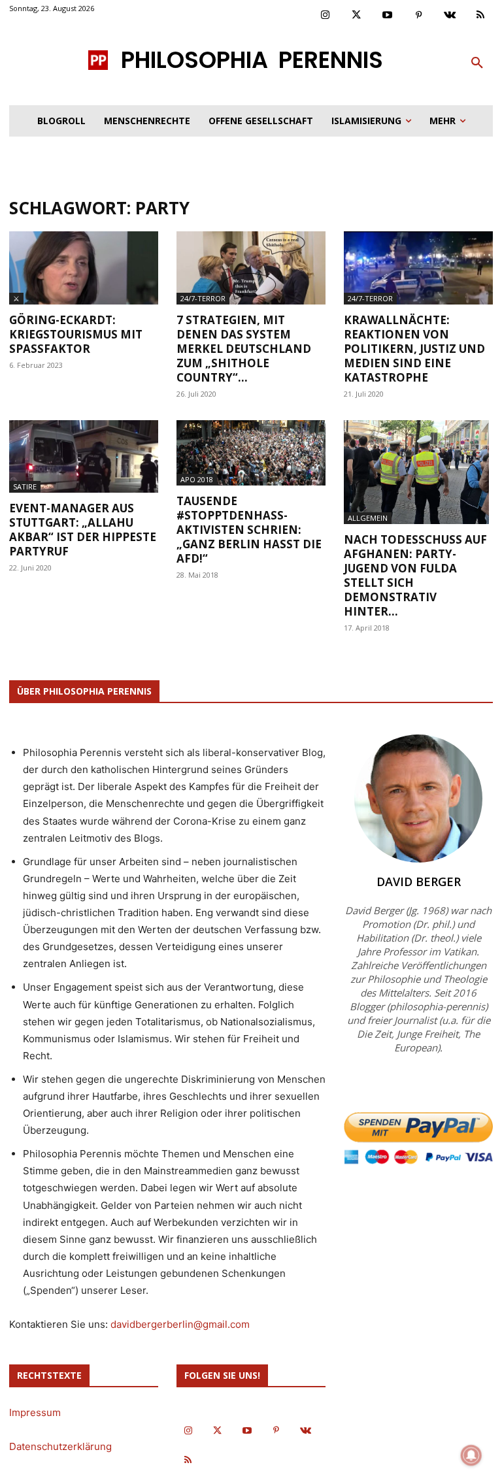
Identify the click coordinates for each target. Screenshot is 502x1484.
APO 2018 (196, 479)
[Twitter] (356, 15)
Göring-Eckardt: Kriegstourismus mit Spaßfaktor (75, 334)
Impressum (35, 1412)
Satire (25, 486)
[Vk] (449, 15)
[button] (477, 63)
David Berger (418, 881)
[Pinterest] (419, 15)
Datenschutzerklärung (60, 1446)
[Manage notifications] (471, 1455)
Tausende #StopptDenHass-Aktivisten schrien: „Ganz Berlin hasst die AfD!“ (249, 529)
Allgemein (368, 518)
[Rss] (481, 15)
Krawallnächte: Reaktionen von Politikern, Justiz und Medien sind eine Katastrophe (414, 348)
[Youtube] (387, 15)
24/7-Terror (203, 298)
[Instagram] (325, 15)
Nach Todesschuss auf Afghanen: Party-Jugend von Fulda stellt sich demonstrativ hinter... (415, 575)
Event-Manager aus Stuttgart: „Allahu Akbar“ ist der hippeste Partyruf (82, 530)
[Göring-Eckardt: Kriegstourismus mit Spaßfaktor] (83, 268)
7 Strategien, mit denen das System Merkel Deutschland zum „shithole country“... (243, 348)
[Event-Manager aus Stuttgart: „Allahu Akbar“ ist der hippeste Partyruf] (83, 456)
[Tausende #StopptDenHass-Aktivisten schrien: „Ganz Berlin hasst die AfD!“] (251, 453)
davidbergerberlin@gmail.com (180, 1324)
